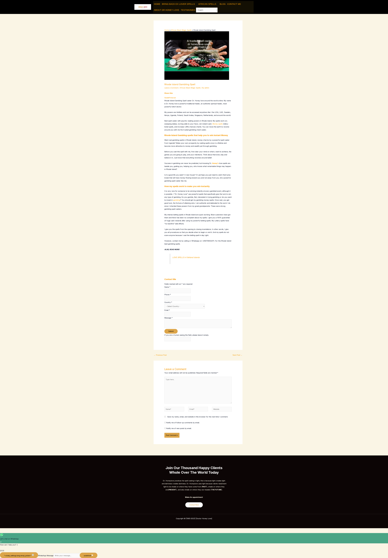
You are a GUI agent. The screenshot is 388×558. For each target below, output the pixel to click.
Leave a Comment (171, 88)
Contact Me (234, 4)
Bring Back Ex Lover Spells (178, 4)
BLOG (223, 4)
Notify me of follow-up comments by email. (183, 423)
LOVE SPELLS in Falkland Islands (186, 257)
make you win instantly (198, 186)
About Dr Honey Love (166, 10)
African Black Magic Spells (190, 88)
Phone (167, 295)
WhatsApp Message (45, 556)
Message (168, 318)
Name (167, 287)
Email (167, 310)
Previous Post (160, 355)
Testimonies (188, 10)
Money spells (217, 124)
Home (157, 4)
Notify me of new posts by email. (178, 428)
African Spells (207, 4)
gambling (176, 200)
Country (168, 302)
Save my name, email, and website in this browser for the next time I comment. (197, 417)
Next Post (237, 355)
